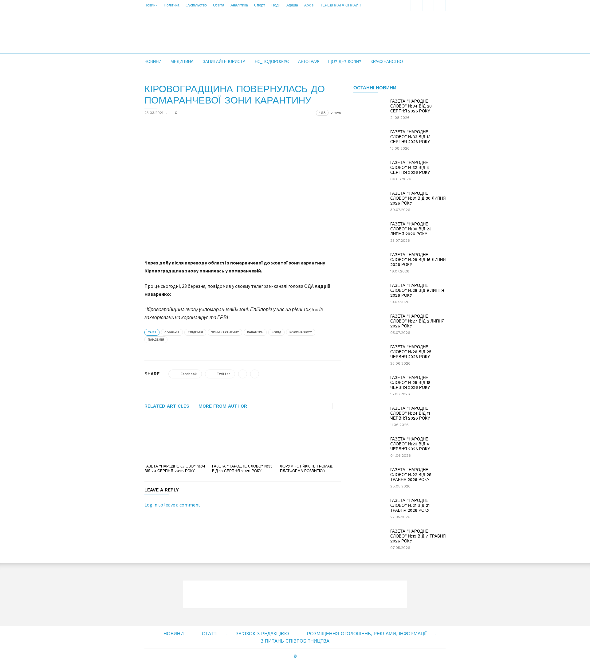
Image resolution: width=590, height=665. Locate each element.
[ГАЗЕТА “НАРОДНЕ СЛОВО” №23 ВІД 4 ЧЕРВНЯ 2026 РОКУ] (368, 447)
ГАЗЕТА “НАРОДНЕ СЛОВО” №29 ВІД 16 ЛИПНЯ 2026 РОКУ (418, 259)
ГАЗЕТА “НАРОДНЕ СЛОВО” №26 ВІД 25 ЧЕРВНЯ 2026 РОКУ (410, 352)
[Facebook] (428, 5)
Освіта (218, 5)
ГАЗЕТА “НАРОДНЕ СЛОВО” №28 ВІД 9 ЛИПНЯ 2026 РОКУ (417, 290)
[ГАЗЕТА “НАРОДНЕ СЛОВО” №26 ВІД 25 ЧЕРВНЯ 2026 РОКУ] (368, 355)
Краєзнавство (387, 61)
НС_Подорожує (272, 61)
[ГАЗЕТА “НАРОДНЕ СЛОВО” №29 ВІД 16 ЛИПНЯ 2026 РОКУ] (368, 263)
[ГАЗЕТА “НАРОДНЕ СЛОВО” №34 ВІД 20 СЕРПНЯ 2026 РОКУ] (175, 439)
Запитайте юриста (224, 61)
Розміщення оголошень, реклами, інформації (367, 633)
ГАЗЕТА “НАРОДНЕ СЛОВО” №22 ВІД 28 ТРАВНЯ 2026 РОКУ (410, 474)
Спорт (259, 5)
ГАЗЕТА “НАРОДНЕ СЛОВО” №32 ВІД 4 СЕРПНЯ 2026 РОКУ (410, 167)
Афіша (292, 5)
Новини (151, 5)
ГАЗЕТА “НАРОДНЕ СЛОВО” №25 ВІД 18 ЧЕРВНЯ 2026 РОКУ (410, 382)
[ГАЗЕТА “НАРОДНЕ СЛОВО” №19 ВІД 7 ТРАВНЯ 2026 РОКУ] (368, 539)
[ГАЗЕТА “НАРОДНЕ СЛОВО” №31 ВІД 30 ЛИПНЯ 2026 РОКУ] (368, 202)
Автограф (308, 61)
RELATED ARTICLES (166, 406)
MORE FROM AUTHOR (223, 406)
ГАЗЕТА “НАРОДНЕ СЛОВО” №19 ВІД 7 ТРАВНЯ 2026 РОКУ (418, 536)
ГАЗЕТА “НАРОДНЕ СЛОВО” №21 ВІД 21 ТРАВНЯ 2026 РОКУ (410, 505)
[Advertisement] (334, 32)
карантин (255, 332)
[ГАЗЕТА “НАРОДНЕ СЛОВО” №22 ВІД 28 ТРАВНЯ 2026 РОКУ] (368, 478)
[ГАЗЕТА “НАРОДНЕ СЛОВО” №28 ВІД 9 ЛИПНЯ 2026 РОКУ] (368, 294)
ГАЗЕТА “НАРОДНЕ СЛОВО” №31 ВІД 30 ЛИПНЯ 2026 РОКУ (418, 198)
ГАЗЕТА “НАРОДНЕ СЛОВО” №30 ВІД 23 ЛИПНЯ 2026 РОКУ (410, 229)
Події (275, 5)
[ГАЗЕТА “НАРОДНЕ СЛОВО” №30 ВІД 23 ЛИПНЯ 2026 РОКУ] (368, 232)
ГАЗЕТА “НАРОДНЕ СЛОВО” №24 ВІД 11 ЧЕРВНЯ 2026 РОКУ (410, 413)
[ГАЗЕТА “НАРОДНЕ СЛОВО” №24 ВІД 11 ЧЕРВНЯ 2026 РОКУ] (368, 417)
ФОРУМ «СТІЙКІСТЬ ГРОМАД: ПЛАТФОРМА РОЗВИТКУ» (306, 468)
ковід (276, 332)
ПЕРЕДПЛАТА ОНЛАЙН (340, 5)
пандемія (156, 339)
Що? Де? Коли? (344, 61)
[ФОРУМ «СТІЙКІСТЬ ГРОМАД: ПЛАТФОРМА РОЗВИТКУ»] (310, 439)
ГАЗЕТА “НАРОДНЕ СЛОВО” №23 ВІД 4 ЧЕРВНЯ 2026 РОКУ (410, 444)
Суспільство (196, 5)
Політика (171, 5)
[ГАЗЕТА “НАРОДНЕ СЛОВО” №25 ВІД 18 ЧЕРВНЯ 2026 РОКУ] (368, 386)
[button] (416, 5)
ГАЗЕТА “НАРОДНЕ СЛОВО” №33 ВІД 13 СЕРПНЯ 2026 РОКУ (242, 468)
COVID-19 (171, 332)
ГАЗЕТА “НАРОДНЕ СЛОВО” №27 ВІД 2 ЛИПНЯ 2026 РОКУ (417, 321)
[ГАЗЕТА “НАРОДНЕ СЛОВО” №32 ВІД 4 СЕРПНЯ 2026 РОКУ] (368, 171)
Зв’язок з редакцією (262, 633)
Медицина (182, 61)
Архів (308, 5)
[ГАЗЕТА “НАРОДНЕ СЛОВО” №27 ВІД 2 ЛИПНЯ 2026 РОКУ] (368, 324)
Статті (210, 633)
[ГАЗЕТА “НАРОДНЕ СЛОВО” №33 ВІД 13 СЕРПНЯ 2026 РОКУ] (242, 439)
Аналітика (239, 5)
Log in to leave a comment (172, 505)
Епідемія (195, 332)
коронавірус (300, 332)
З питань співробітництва (295, 641)
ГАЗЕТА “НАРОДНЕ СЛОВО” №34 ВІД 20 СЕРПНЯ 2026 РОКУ (174, 468)
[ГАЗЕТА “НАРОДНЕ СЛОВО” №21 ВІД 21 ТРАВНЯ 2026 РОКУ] (368, 509)
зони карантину (225, 332)
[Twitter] (440, 5)
